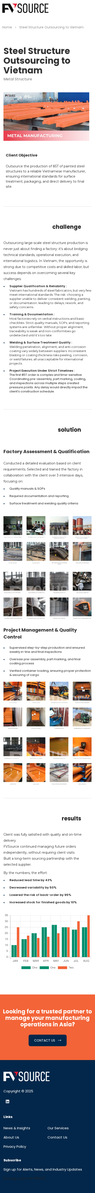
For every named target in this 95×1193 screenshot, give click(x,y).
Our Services (58, 1128)
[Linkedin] (7, 1102)
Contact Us (57, 1137)
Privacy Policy (14, 1146)
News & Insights (16, 1128)
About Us (11, 1137)
